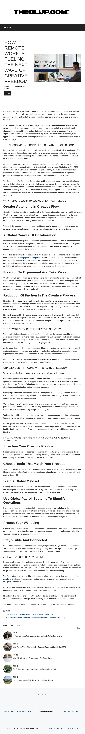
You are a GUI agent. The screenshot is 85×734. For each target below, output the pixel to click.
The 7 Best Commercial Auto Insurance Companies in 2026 (34, 669)
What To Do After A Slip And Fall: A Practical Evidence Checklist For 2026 (39, 647)
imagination (8, 582)
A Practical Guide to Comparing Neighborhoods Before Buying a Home (38, 636)
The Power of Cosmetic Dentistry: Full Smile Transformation (31, 614)
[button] (80, 27)
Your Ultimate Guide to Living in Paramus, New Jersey (33, 680)
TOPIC (15, 644)
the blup (17, 728)
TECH (8, 93)
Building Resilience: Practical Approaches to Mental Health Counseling (35, 618)
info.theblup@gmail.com (17, 711)
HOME (15, 633)
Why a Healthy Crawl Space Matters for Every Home (32, 658)
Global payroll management (28, 258)
